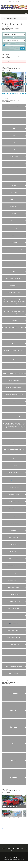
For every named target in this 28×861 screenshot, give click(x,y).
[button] (26, 12)
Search (22, 48)
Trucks (10, 37)
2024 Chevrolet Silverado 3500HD (13, 93)
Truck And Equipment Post (17, 857)
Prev (3, 813)
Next (25, 813)
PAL (14, 855)
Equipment (15, 37)
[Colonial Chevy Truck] (14, 8)
